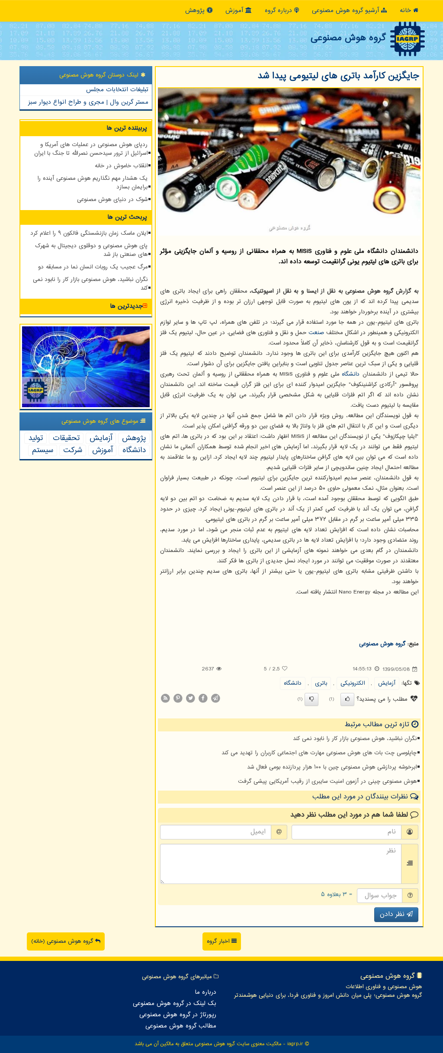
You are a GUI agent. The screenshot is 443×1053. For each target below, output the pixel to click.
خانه (406, 10)
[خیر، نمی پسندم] (311, 699)
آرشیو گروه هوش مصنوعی (346, 10)
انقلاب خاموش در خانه (121, 166)
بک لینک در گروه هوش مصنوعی (174, 1004)
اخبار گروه (219, 941)
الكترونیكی (352, 683)
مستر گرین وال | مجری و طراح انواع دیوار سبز (88, 102)
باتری (321, 683)
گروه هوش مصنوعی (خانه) (63, 941)
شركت (72, 450)
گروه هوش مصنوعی (348, 38)
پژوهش (196, 10)
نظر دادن (393, 914)
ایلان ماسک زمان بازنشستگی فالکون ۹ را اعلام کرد (89, 233)
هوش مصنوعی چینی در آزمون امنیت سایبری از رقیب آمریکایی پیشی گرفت (327, 781)
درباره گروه (279, 10)
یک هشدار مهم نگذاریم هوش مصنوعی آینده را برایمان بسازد (92, 183)
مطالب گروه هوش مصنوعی (180, 1026)
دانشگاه (351, 374)
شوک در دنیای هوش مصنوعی (112, 199)
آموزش (235, 10)
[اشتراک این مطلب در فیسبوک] (203, 698)
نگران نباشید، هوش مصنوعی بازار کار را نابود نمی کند (355, 738)
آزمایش (386, 683)
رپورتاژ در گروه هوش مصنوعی (177, 1015)
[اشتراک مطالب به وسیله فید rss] (165, 698)
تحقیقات (66, 438)
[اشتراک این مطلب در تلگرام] (215, 698)
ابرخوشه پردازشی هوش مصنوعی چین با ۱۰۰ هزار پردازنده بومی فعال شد (332, 767)
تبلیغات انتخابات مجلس (117, 89)
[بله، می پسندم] (347, 699)
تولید (35, 438)
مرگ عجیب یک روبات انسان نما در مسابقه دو (93, 267)
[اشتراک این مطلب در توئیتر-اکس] (190, 698)
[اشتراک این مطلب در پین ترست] (178, 698)
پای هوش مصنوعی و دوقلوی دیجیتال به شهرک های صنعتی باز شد (91, 250)
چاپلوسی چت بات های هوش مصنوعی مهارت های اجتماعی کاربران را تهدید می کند (319, 753)
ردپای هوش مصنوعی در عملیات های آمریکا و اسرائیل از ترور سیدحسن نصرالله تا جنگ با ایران (91, 149)
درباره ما (205, 992)
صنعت (316, 333)
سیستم (42, 450)
